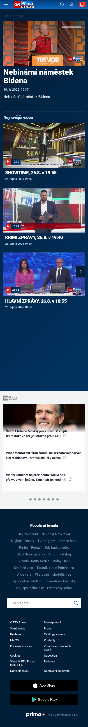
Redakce (49, 661)
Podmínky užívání (21, 646)
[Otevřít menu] (6, 4)
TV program (46, 541)
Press (47, 628)
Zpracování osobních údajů (57, 647)
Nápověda (50, 655)
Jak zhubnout (28, 534)
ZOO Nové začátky (31, 554)
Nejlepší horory (22, 541)
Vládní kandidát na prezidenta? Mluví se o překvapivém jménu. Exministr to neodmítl (36, 477)
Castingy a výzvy (54, 634)
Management (52, 622)
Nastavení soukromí (56, 671)
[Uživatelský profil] (71, 4)
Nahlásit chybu (19, 671)
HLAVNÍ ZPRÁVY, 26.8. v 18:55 (36, 301)
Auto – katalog (59, 554)
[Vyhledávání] (62, 4)
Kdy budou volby (57, 548)
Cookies (15, 655)
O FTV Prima (18, 622)
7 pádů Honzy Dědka (34, 561)
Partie (23, 548)
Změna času (68, 541)
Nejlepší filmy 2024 (56, 534)
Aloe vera (24, 574)
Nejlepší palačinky (30, 588)
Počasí (36, 548)
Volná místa (17, 628)
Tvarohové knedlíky (61, 581)
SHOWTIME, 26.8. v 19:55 (31, 172)
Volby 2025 (61, 561)
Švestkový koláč (59, 588)
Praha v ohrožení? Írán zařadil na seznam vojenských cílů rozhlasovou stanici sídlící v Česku (43, 455)
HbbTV (14, 640)
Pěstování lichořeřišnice (53, 574)
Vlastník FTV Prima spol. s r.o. (22, 663)
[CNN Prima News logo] (24, 4)
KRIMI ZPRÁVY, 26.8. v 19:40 (34, 237)
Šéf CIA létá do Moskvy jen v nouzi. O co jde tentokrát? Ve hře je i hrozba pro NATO (37, 433)
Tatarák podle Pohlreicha (55, 568)
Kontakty (49, 640)
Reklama (15, 634)
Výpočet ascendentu (28, 581)
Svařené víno (23, 568)
